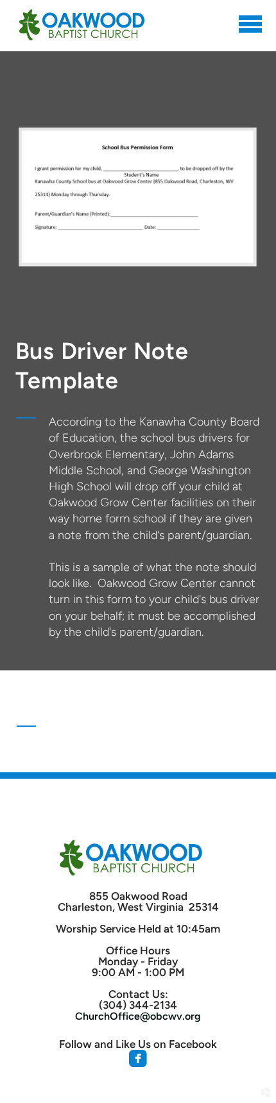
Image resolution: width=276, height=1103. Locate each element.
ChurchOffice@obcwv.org (138, 1016)
